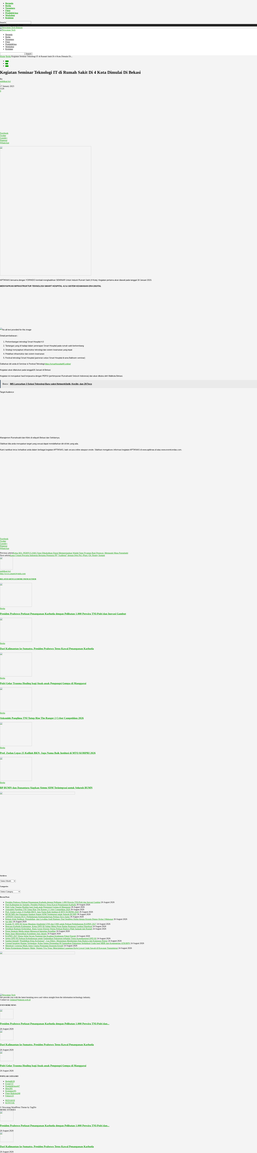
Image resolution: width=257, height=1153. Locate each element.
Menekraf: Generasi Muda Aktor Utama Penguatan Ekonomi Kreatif (34, 946)
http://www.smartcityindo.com (13, 573)
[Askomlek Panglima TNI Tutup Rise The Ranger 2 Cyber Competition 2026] (16, 710)
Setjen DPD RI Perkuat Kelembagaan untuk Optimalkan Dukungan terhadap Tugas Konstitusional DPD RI (50, 938)
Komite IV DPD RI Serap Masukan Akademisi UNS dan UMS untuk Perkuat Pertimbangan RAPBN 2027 (50, 924)
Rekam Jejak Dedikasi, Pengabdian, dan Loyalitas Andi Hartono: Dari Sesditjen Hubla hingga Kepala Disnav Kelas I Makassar (59, 919)
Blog (6, 63)
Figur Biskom (12, 1093)
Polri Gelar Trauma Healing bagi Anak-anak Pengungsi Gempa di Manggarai (43, 683)
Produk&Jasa (11, 13)
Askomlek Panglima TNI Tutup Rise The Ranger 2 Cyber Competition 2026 (42, 718)
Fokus (9, 1096)
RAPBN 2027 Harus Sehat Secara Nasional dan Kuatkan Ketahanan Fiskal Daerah (40, 936)
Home (2, 56)
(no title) (8, 921)
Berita (8, 6)
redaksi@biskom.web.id (20, 1000)
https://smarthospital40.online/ (58, 364)
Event (6, 66)
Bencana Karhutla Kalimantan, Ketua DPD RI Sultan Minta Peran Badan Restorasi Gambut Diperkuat (48, 926)
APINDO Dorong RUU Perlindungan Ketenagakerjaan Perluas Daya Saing (37, 917)
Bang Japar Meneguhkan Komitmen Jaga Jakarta (26, 933)
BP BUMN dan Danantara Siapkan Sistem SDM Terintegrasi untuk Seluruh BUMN (46, 787)
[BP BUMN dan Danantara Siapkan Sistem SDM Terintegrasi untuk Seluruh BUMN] (16, 780)
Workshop (10, 15)
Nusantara (10, 8)
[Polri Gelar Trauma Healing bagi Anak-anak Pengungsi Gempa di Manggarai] (16, 676)
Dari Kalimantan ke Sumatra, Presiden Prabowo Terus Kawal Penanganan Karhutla (47, 648)
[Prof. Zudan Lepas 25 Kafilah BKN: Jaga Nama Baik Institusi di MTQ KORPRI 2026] (16, 745)
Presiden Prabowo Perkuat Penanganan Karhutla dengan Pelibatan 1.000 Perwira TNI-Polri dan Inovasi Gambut (63, 613)
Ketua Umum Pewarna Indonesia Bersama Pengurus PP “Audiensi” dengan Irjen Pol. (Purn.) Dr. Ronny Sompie (57, 555)
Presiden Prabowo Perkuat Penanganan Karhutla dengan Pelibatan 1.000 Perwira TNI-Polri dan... (54, 1023)
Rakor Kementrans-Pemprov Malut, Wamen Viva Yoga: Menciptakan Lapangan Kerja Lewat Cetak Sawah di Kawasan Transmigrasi (61, 948)
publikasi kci (5, 81)
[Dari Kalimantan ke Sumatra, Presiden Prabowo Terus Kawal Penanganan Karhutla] (16, 641)
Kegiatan (9, 18)
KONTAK (10, 1103)
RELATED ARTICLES (8, 579)
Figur (7, 10)
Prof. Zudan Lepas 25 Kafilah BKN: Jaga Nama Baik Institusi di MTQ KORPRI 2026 (48, 753)
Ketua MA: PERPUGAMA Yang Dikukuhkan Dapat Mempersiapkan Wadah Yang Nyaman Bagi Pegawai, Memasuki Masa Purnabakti (70, 553)
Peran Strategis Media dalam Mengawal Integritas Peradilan (30, 931)
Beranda (9, 3)
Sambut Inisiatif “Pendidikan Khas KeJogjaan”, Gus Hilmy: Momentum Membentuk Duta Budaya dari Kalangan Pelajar (56, 941)
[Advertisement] (128, 112)
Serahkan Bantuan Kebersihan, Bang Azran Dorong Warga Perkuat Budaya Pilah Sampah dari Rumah (48, 929)
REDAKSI (10, 1100)
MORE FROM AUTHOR (26, 579)
